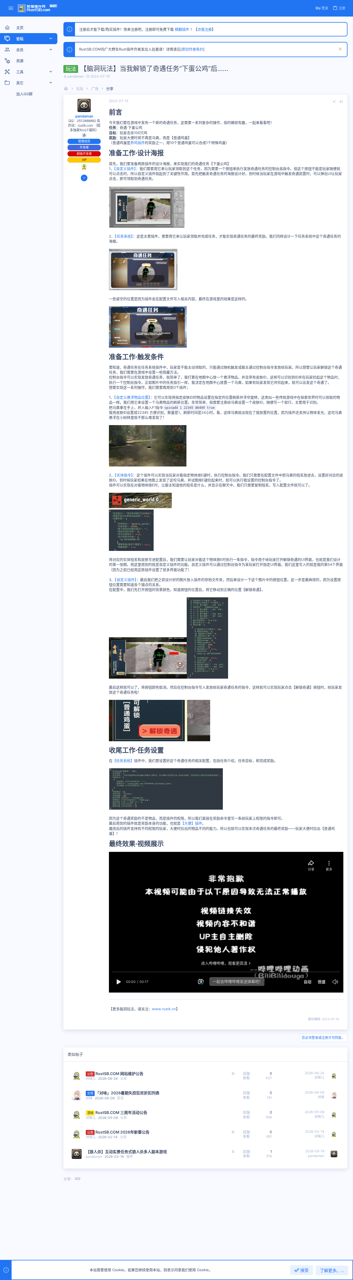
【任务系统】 (124, 236)
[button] (11, 8)
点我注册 (204, 29)
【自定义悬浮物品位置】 (132, 397)
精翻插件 (182, 29)
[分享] (334, 101)
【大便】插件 (191, 823)
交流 (120, 1098)
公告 (123, 1078)
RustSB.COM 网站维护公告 (119, 1073)
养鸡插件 (137, 142)
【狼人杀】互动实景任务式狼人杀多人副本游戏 (126, 1151)
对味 (89, 1098)
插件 (129, 1156)
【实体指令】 (124, 475)
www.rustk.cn (164, 1009)
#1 (341, 102)
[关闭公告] (339, 49)
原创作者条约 (192, 49)
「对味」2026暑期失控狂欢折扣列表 (127, 1092)
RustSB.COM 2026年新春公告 (122, 1132)
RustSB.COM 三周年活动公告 (121, 1112)
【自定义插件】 (125, 168)
